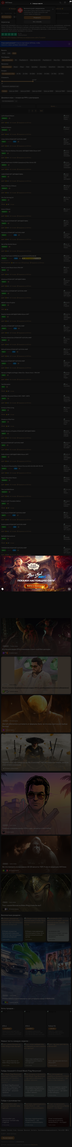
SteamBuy (43, 67)
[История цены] (9, 118)
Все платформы (7, 60)
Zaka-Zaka (61, 67)
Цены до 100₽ (13, 91)
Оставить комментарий (11, 768)
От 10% (25, 74)
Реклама (9, 1130)
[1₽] (2, 81)
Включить (34, 1145)
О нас (15, 1130)
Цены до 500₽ (48, 91)
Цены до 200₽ (25, 91)
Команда (20, 1130)
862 (41, 111)
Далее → (54, 106)
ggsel (3, 122)
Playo (22, 67)
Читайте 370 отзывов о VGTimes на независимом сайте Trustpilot (23, 37)
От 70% (54, 74)
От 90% (61, 74)
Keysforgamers (5, 262)
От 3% (18, 74)
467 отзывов (12, 122)
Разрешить (37, 17)
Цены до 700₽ (60, 91)
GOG (2, 309)
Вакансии (27, 1130)
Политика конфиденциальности (47, 1130)
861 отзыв (18, 262)
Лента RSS (61, 1130)
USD (9, 53)
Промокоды (26, 262)
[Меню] (69, 2)
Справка (3, 1130)
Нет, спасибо (37, 22)
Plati (27, 67)
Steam (16, 67)
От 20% (32, 74)
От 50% (46, 74)
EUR (3, 53)
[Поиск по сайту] (60, 2)
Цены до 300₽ (36, 91)
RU (68, 1130)
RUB (14, 53)
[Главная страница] (6, 2)
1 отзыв (12, 204)
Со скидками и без (8, 74)
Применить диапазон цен (10, 86)
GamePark (52, 67)
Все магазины (6, 67)
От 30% (39, 74)
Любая (4, 91)
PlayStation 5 (23, 60)
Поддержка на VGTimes (24, 122)
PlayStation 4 (47, 60)
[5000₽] (33, 81)
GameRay (34, 67)
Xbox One (57, 60)
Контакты (34, 1130)
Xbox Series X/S (35, 60)
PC (16, 60)
